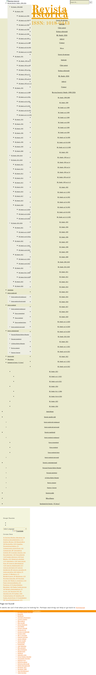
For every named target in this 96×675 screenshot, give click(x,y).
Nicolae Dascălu (10, 578)
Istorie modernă (12, 305)
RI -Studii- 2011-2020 (16, 160)
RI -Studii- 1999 (19, 146)
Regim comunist (15, 348)
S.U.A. (6, 591)
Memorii (15, 574)
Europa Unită (21, 634)
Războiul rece (22, 660)
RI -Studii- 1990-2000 (16, 7)
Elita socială (21, 623)
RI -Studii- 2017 (19, 196)
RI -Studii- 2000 (19, 151)
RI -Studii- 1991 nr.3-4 (24, 65)
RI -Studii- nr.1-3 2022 (24, 245)
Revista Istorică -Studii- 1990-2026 (64, 92)
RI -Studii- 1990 (19, 11)
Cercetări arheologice (24, 618)
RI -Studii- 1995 (19, 128)
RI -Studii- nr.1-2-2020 (24, 209)
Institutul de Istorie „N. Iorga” (16, 362)
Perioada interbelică (16, 339)
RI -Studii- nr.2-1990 (24, 20)
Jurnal (6, 574)
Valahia (20, 596)
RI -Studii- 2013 (19, 173)
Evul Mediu (21, 626)
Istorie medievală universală (18, 301)
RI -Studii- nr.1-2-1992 (24, 92)
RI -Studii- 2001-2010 (16, 155)
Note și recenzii (18, 580)
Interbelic (11, 561)
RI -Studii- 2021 (19, 227)
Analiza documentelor (13, 540)
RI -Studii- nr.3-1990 (24, 25)
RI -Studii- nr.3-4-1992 (24, 97)
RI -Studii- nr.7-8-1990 (24, 43)
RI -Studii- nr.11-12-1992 (25, 115)
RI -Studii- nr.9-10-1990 (25, 47)
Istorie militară (10, 568)
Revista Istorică (50, 12)
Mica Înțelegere (22, 650)
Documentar (9, 555)
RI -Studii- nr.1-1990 (24, 16)
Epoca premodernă (19, 313)
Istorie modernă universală (18, 327)
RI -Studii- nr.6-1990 (24, 38)
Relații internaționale (24, 666)
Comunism (8, 550)
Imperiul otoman (23, 637)
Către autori (62, 28)
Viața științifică (10, 598)
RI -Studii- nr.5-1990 (24, 34)
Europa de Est (22, 630)
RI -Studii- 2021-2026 (16, 223)
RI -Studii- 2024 (19, 268)
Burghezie (21, 616)
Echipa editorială (62, 31)
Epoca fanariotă (22, 625)
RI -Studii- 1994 (19, 124)
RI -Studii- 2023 (19, 254)
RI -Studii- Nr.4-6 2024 (24, 277)
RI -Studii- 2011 (19, 164)
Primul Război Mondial (24, 657)
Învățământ (21, 644)
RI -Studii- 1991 (19, 56)
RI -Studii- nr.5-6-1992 (24, 101)
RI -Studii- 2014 (19, 178)
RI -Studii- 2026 (19, 286)
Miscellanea (11, 359)
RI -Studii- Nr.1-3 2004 (24, 273)
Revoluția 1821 (22, 667)
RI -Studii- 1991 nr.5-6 (24, 70)
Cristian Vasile (18, 552)
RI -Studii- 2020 (19, 205)
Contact (61, 43)
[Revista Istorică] (13, 1)
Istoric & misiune (62, 20)
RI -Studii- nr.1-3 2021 (24, 232)
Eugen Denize (13, 557)
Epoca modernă (19, 318)
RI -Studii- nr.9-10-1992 (25, 110)
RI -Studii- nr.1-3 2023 (24, 259)
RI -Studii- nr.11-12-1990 (25, 52)
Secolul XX (8, 593)
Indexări (62, 24)
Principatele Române (24, 658)
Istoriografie (11, 356)
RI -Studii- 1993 (19, 119)
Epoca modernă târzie (20, 322)
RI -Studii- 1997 (19, 137)
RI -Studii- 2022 (19, 241)
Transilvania (9, 596)
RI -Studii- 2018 (19, 191)
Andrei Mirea (9, 542)
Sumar (18, 593)
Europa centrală (22, 628)
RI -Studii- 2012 (19, 169)
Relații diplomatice (14, 589)
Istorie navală (22, 641)
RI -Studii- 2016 (19, 187)
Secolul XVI (16, 591)
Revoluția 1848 (22, 669)
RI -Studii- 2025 (19, 281)
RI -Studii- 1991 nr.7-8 (24, 74)
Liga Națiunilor (22, 646)
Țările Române (22, 673)
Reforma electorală (23, 664)
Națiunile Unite (22, 655)
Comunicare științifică (13, 548)
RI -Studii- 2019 (19, 200)
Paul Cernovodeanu (12, 583)
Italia (20, 572)
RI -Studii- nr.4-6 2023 (24, 263)
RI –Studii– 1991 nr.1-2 (25, 61)
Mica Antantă (22, 648)
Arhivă (62, 39)
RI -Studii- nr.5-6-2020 (24, 218)
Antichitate (10, 290)
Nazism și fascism (15, 352)
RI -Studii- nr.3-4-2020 (24, 214)
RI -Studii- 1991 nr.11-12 (25, 83)
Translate (19, 531)
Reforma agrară (22, 662)
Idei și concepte (22, 635)
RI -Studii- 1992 (19, 88)
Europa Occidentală (23, 632)
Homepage (80, 607)
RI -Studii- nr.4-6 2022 (24, 250)
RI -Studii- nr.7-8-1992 (24, 106)
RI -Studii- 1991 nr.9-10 (25, 79)
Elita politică (21, 621)
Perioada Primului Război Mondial (20, 334)
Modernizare (9, 576)
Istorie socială (19, 570)
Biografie (11, 544)
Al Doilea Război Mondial (18, 343)
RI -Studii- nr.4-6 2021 (24, 236)
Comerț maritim (22, 619)
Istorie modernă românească (18, 309)
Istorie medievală (12, 293)
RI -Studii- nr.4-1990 (24, 29)
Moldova (21, 576)
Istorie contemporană (13, 331)
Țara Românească (14, 600)
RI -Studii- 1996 (19, 133)
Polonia (7, 585)
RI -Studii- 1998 (19, 142)
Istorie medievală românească (18, 297)
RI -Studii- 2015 (19, 182)
